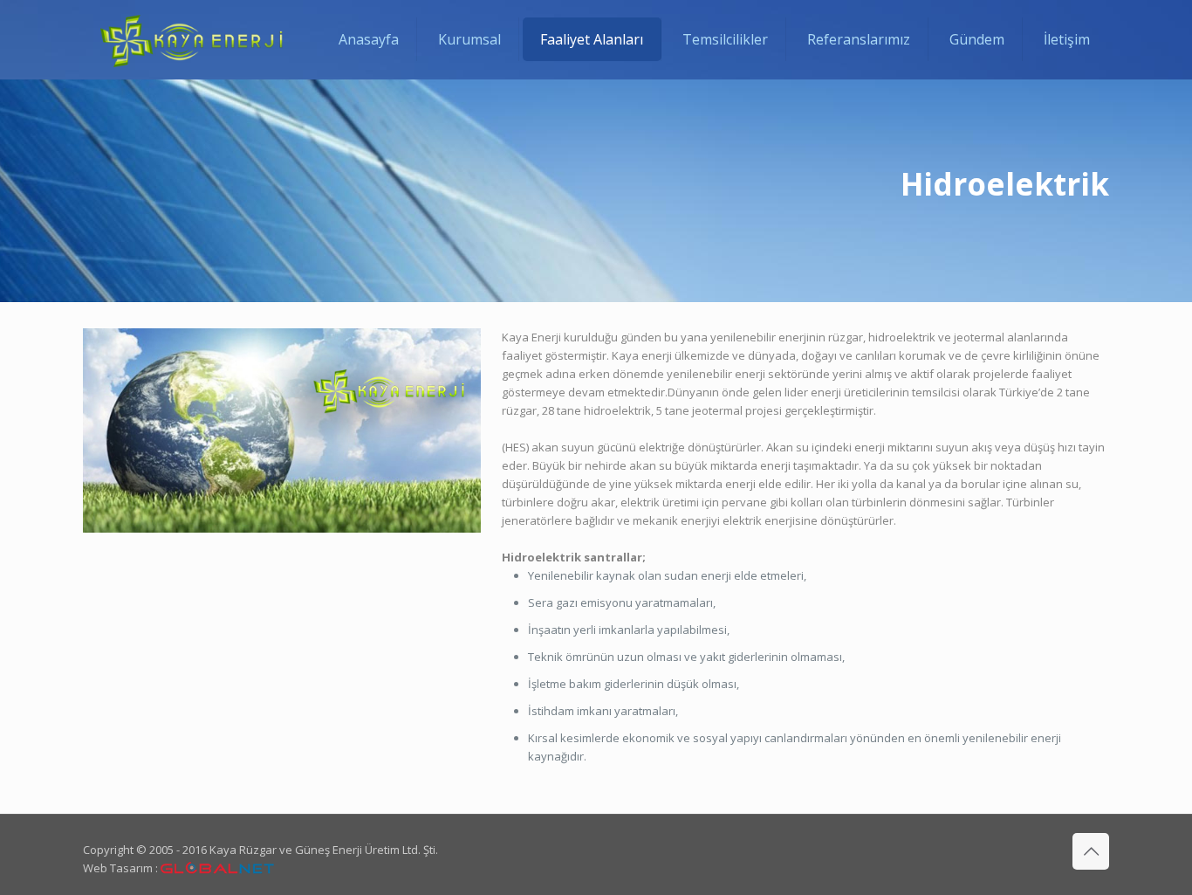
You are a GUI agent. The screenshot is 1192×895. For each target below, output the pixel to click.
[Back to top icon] (1090, 851)
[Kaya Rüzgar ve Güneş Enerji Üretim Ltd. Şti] (191, 39)
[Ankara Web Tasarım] (217, 868)
